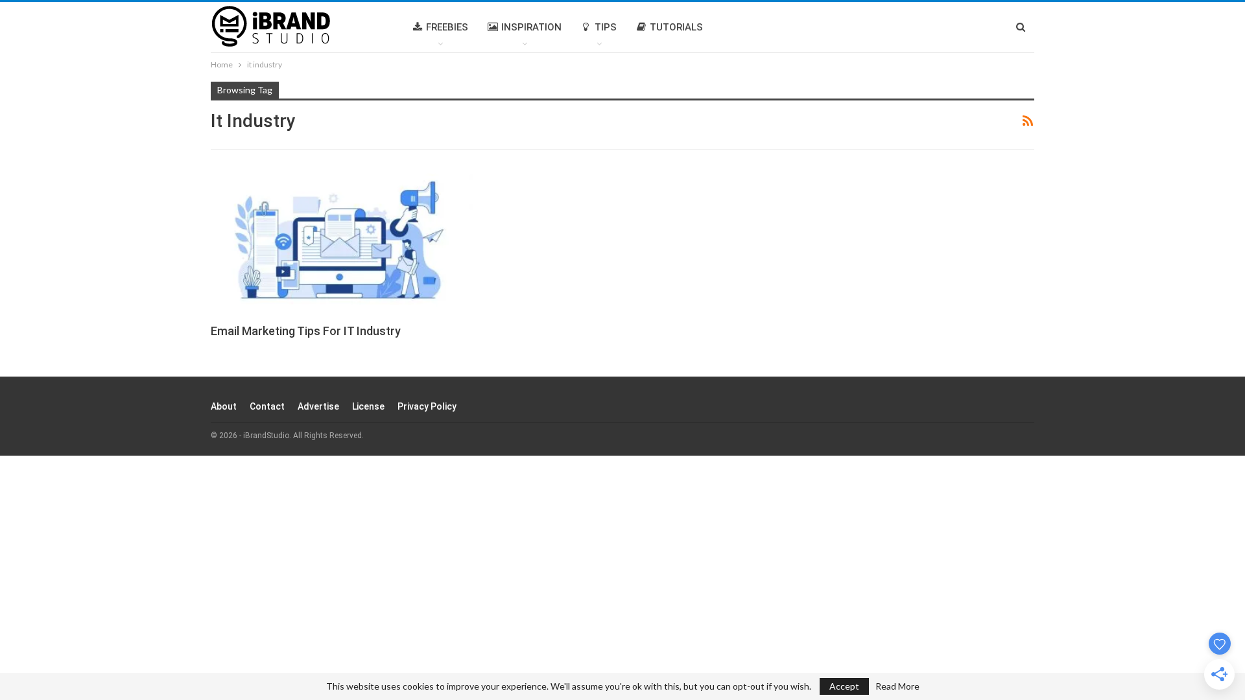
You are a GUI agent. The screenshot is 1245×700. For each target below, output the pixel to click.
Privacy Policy (426, 406)
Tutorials (676, 27)
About (224, 406)
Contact (267, 406)
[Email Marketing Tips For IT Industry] (342, 239)
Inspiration (531, 27)
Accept (844, 686)
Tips (606, 27)
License (368, 406)
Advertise (318, 406)
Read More (897, 686)
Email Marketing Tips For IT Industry (306, 331)
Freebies (447, 27)
